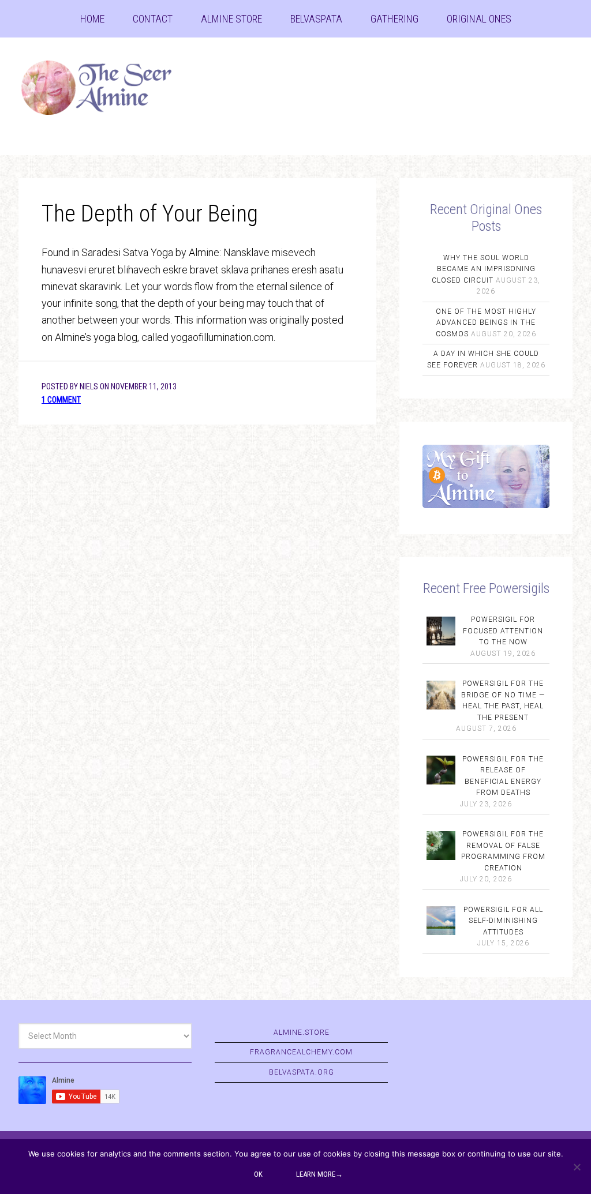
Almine (105, 89)
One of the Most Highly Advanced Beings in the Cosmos (486, 322)
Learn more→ (319, 1174)
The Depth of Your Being (150, 213)
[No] (576, 1167)
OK (258, 1174)
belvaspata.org (301, 1072)
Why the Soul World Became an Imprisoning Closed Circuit (484, 269)
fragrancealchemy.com (301, 1052)
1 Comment (61, 399)
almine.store (302, 1032)
